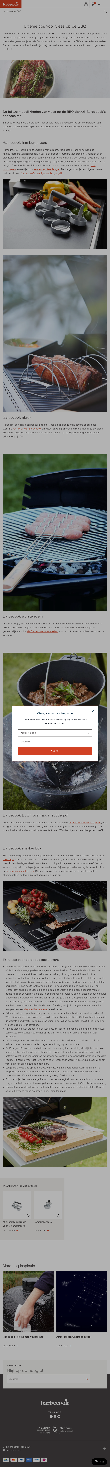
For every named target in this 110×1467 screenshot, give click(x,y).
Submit (55, 751)
